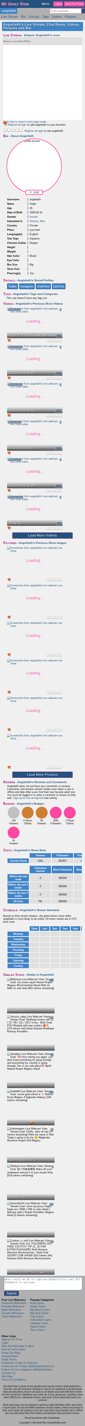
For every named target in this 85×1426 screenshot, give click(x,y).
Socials (34, 16)
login (23, 124)
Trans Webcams (12, 1316)
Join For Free (74, 4)
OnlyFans (43, 286)
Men (42, 221)
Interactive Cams (40, 1319)
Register (12, 124)
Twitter (12, 286)
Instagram (26, 286)
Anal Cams (37, 1303)
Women (34, 221)
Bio (23, 16)
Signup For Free (12, 1339)
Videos (57, 16)
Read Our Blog (11, 1352)
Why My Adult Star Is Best (18, 1346)
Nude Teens (9, 1359)
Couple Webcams (13, 1313)
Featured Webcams (14, 1303)
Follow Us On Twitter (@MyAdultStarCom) (28, 1366)
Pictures (70, 16)
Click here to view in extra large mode (24, 121)
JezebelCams (10, 1356)
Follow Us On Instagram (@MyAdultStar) (27, 1369)
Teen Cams (37, 1329)
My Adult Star (15, 3)
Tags (45, 16)
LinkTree (58, 286)
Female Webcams (13, 1306)
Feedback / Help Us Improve (19, 1362)
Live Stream (9, 16)
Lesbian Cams (39, 1323)
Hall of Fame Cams (14, 1349)
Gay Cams (36, 1316)
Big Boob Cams (40, 1309)
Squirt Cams (38, 1326)
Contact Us (8, 1372)
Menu (46, 4)
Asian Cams (37, 1306)
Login (58, 4)
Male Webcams (11, 1309)
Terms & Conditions (14, 1379)
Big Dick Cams (39, 1313)
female (33, 216)
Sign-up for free (22, 797)
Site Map (7, 1376)
